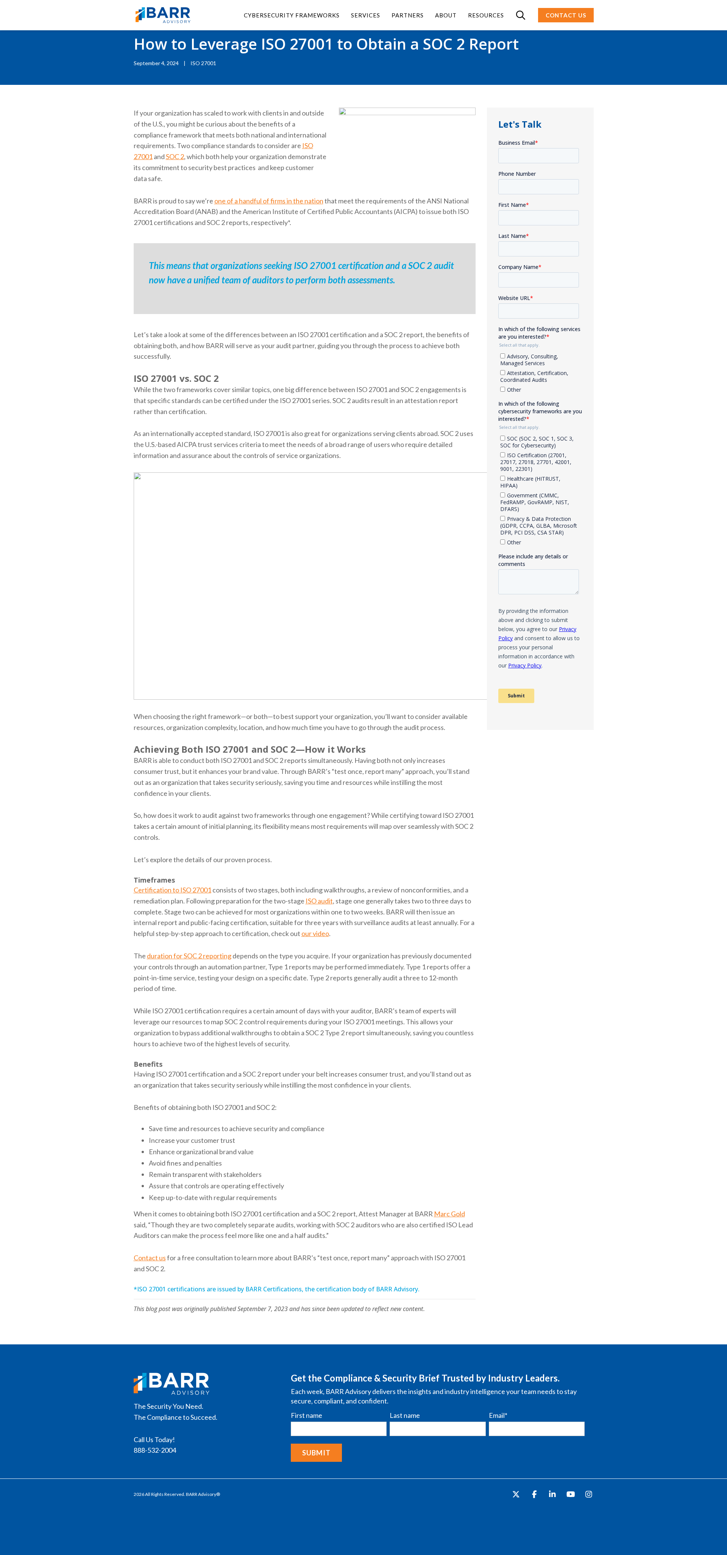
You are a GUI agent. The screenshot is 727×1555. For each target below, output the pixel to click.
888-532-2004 (155, 1450)
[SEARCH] (521, 15)
